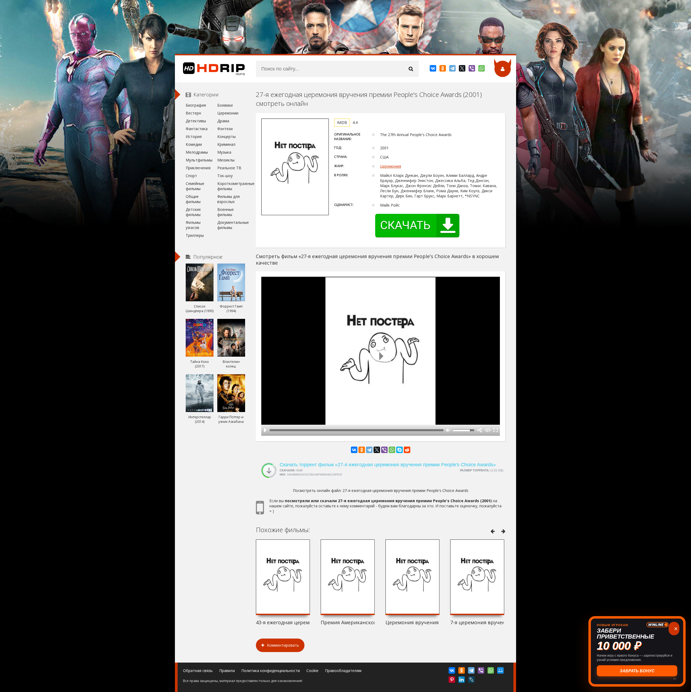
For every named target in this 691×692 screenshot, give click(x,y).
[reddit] (407, 450)
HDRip (210, 68)
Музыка (224, 152)
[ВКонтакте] (433, 69)
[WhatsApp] (482, 69)
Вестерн (193, 113)
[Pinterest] (452, 680)
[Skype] (399, 450)
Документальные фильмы (231, 225)
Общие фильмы (193, 199)
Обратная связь (198, 670)
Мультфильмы (199, 160)
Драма (223, 120)
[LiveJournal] (471, 680)
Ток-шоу (225, 175)
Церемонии (227, 113)
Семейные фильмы (195, 186)
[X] (462, 69)
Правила (227, 670)
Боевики (225, 105)
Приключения (198, 167)
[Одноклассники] (443, 69)
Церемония (390, 166)
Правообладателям (343, 670)
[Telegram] (452, 69)
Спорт (191, 175)
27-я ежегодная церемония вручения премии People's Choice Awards (405, 490)
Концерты (226, 136)
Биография (196, 105)
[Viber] (472, 69)
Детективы (196, 120)
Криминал (226, 144)
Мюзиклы (226, 160)
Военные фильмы (225, 212)
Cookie (312, 670)
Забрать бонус (637, 671)
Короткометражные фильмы (231, 186)
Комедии (194, 144)
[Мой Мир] (500, 671)
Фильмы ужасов (193, 225)
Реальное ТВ (229, 167)
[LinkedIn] (462, 680)
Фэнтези (225, 128)
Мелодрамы (197, 152)
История (194, 136)
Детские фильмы (193, 212)
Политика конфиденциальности (270, 670)
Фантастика (197, 128)
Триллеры (195, 235)
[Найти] (411, 69)
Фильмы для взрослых (228, 199)
